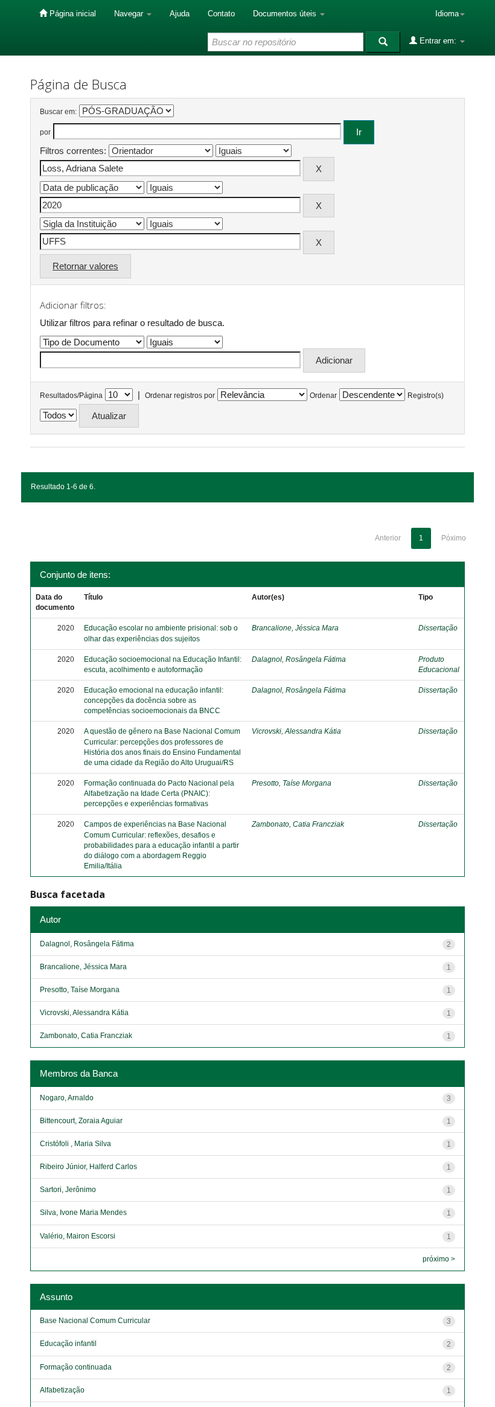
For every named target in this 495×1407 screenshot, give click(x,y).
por (45, 132)
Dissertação (438, 628)
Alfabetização (62, 1390)
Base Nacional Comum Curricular (95, 1320)
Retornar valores (85, 266)
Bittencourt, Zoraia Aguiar (81, 1121)
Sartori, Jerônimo (68, 1189)
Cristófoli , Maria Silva (75, 1143)
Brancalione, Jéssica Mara (295, 628)
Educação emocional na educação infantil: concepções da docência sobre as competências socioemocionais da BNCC (153, 700)
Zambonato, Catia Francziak (298, 824)
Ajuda (180, 13)
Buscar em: (58, 111)
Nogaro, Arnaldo (67, 1098)
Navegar (129, 13)
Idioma (447, 13)
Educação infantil (68, 1343)
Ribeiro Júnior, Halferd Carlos (88, 1166)
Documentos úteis (286, 13)
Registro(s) (425, 395)
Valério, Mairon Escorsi (77, 1236)
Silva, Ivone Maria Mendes (83, 1212)
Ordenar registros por (180, 395)
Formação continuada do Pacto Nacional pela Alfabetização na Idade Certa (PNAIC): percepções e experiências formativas (159, 793)
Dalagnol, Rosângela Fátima (299, 659)
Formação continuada (76, 1367)
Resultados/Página (71, 395)
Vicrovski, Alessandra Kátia (296, 731)
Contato (221, 13)
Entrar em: (438, 40)
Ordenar (323, 395)
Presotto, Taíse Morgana (291, 783)
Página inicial (71, 13)
